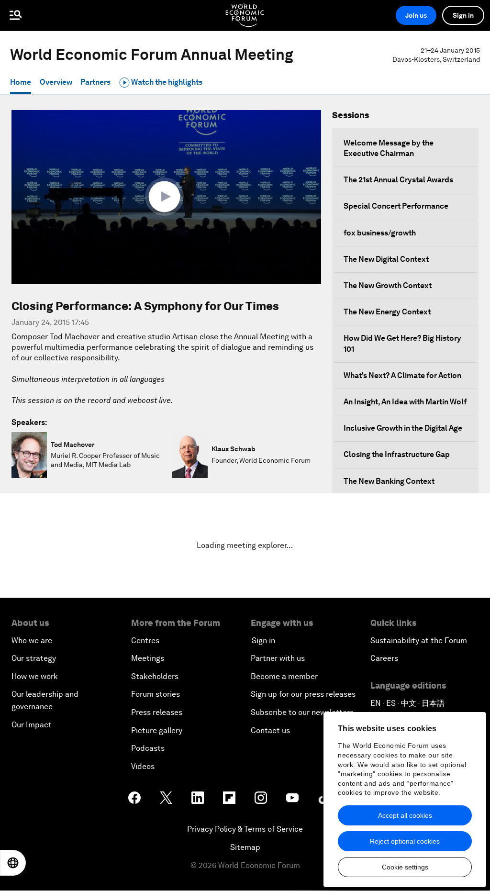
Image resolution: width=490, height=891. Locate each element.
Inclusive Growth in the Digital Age (403, 428)
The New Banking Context (389, 481)
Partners (95, 82)
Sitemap (245, 847)
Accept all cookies (405, 815)
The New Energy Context (387, 311)
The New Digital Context (386, 259)
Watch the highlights (166, 82)
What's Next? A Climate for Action (402, 375)
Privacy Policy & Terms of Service (245, 829)
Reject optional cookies (405, 841)
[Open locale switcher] (12, 862)
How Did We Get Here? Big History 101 (402, 343)
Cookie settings (405, 867)
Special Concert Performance (396, 206)
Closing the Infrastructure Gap (397, 454)
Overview (56, 82)
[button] (166, 197)
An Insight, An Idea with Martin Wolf (405, 401)
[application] (166, 197)
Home (20, 82)
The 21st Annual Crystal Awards (398, 179)
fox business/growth (380, 232)
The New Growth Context (388, 285)
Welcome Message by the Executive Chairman (389, 148)
